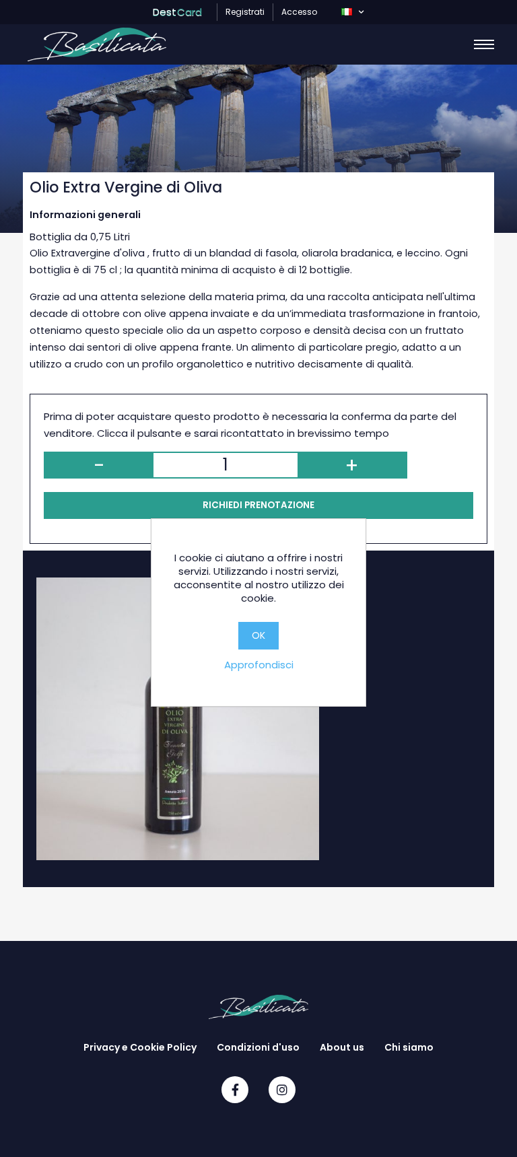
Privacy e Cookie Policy (140, 1047)
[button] (352, 12)
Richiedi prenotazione (258, 505)
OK (258, 635)
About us (342, 1047)
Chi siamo (409, 1047)
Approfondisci (259, 665)
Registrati (245, 11)
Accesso (299, 11)
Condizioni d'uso (258, 1047)
